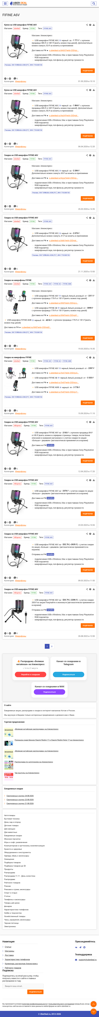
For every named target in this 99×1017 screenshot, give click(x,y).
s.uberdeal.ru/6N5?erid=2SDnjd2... (36, 327)
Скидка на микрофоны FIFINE (17, 280)
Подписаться (68, 674)
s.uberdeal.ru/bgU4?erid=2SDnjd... (63, 115)
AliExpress (17, 425)
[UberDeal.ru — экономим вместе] (18, 4)
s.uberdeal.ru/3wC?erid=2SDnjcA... (64, 373)
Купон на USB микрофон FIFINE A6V (20, 25)
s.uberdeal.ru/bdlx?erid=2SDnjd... (63, 240)
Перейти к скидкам (30, 674)
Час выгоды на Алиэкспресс (27, 773)
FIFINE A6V (47, 28)
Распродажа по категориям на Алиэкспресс (34, 762)
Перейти (50, 445)
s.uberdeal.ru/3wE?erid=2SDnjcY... (63, 392)
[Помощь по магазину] (90, 25)
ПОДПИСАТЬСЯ (35, 992)
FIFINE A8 (57, 284)
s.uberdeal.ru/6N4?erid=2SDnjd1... (63, 315)
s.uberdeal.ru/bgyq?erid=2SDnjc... (63, 178)
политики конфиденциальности (34, 1004)
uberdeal (17, 28)
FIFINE (32, 28)
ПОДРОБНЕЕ (88, 70)
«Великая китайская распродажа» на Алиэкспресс (36, 729)
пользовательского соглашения (61, 1004)
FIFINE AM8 (67, 284)
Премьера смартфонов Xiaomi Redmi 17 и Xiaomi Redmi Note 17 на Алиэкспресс (49, 740)
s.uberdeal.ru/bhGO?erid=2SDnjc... (64, 50)
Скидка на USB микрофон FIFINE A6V (21, 155)
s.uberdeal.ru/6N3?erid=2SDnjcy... (63, 303)
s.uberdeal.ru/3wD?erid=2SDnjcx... (64, 382)
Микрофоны (20, 81)
